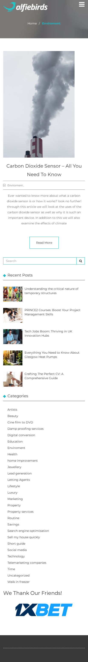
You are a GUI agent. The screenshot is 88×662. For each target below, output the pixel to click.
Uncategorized (18, 575)
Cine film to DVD (20, 422)
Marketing (15, 499)
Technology (16, 556)
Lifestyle (13, 486)
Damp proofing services (25, 429)
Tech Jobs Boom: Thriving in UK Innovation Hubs (48, 333)
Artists (12, 409)
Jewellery (14, 467)
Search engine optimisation (28, 531)
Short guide (16, 543)
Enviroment (16, 448)
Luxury (12, 492)
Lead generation (19, 473)
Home (32, 23)
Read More (44, 243)
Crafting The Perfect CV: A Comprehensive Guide (44, 376)
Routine (13, 518)
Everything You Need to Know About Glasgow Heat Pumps (52, 355)
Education (15, 441)
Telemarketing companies (26, 563)
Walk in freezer (18, 582)
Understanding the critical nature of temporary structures (51, 291)
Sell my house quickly (23, 537)
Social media (17, 550)
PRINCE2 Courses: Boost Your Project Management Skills (53, 312)
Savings (13, 524)
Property (14, 505)
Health (12, 454)
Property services (20, 512)
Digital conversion (21, 435)
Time (11, 569)
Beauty (12, 416)
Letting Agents (18, 480)
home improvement (22, 461)
